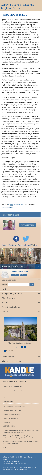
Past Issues (23, 275)
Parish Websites (16, 467)
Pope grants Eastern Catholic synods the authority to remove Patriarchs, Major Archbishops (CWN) (20, 431)
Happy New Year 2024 (16, 205)
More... (5, 447)
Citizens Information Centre (12, 414)
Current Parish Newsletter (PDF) (13, 386)
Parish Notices (8, 394)
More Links (7, 422)
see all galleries (11, 351)
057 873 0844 (10, 461)
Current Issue (15, 275)
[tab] (20, 280)
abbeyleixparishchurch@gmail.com (14, 463)
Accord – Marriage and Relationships (14, 406)
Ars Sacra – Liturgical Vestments (13, 410)
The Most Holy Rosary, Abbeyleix (20, 343)
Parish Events (8, 398)
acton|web (33, 467)
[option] (20, 330)
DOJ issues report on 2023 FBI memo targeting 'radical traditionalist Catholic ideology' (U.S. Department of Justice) (20, 437)
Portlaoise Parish (7, 207)
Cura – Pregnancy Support (11, 418)
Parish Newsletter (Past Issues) (13, 390)
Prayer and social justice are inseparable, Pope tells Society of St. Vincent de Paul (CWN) (20, 442)
